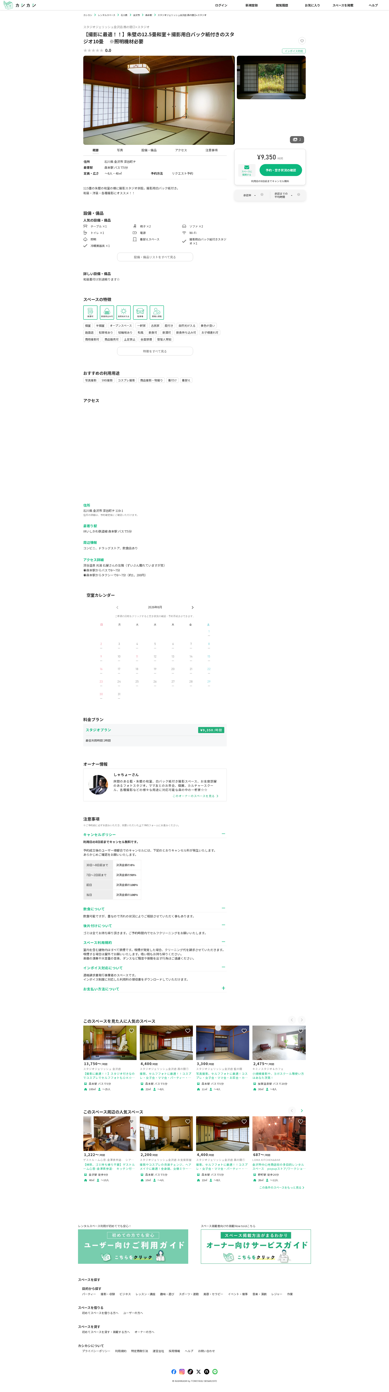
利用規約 (120, 1351)
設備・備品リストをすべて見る (155, 257)
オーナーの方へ (144, 1332)
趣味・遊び (167, 1294)
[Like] (302, 40)
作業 (290, 1294)
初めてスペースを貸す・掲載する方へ (106, 1332)
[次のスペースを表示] (302, 1020)
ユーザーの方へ (133, 1313)
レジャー (276, 1294)
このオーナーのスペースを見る (194, 796)
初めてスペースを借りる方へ (100, 1313)
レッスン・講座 (145, 1294)
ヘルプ (373, 5)
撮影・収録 (108, 1294)
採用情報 (174, 1351)
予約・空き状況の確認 (281, 170)
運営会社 (158, 1351)
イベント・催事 (238, 1294)
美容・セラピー (213, 1294)
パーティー (89, 1294)
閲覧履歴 (282, 5)
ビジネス (125, 1294)
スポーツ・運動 (189, 1294)
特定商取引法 (139, 1351)
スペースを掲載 (342, 5)
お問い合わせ (206, 1351)
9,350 (212, 730)
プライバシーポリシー (96, 1351)
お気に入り (312, 5)
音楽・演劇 (259, 1294)
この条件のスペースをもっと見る (280, 1187)
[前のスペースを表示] (292, 1020)
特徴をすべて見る (155, 351)
